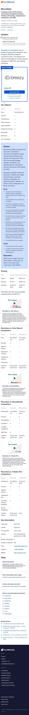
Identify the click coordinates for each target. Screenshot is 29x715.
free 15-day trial (15, 586)
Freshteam (7, 606)
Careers (3, 656)
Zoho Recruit (13, 313)
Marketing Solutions (6, 675)
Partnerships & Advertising (7, 697)
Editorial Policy (4, 702)
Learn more (10, 27)
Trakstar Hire (5, 459)
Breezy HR (7, 88)
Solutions (3, 29)
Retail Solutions (5, 680)
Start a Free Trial (14, 92)
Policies (3, 659)
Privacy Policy (4, 699)
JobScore (6, 608)
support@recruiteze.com (20, 546)
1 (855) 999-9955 (18, 549)
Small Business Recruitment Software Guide (13, 623)
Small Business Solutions (7, 683)
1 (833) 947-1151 (5, 661)
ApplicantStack (8, 613)
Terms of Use (4, 704)
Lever (5, 611)
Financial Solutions (6, 673)
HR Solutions (10, 29)
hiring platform (14, 50)
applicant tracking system (8, 52)
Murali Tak (17, 527)
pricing (10, 577)
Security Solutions (5, 678)
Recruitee (6, 603)
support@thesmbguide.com (8, 664)
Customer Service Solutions (8, 685)
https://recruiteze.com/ (20, 552)
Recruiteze (4, 50)
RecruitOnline (13, 388)
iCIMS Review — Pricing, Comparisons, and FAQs (15, 635)
